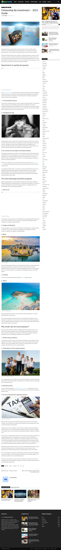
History (44, 133)
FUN (43, 120)
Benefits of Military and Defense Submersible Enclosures (53, 39)
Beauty (44, 74)
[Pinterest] (8, 18)
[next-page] (4, 503)
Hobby (44, 134)
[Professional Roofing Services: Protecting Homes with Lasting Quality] (45, 51)
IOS (43, 150)
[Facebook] (2, 18)
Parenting (44, 186)
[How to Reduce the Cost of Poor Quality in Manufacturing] (7, 494)
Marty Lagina (45, 170)
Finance (44, 115)
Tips (10, 7)
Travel (44, 220)
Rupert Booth (44, 24)
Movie (44, 174)
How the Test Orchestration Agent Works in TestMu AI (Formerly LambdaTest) (19, 500)
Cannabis (44, 83)
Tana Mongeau (45, 213)
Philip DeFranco (46, 188)
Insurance (45, 147)
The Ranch (45, 216)
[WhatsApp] (11, 18)
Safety (44, 197)
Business (27, 1)
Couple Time (45, 95)
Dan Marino (45, 99)
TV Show (44, 222)
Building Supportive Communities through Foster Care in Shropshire (33, 500)
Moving (44, 177)
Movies (44, 175)
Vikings (44, 223)
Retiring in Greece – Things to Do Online (9, 470)
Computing (45, 91)
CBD (43, 88)
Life (8, 7)
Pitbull (44, 190)
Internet (44, 149)
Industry (44, 145)
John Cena (45, 152)
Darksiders (45, 100)
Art (43, 70)
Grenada (23, 277)
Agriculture (45, 65)
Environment (45, 111)
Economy (44, 104)
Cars (40, 1)
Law (6, 7)
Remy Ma (44, 195)
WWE (44, 227)
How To (10, 465)
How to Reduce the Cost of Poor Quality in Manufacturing (50, 22)
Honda (44, 140)
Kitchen (44, 156)
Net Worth (45, 181)
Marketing (45, 166)
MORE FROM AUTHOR (15, 487)
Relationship (45, 193)
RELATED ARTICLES (5, 487)
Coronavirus (45, 93)
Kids (43, 154)
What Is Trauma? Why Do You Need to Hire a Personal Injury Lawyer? (30, 471)
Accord (44, 61)
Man (43, 165)
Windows (44, 225)
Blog (43, 77)
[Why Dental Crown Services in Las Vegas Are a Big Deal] (45, 45)
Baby (43, 72)
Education (45, 106)
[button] (58, 1)
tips (23, 465)
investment (15, 465)
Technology (21, 1)
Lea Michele (45, 159)
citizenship (6, 465)
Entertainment (34, 1)
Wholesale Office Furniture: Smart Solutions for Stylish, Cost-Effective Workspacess (54, 33)
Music (44, 179)
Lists (43, 163)
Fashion (44, 113)
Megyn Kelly (45, 172)
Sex (43, 199)
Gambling (44, 122)
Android (44, 67)
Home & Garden (46, 138)
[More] (13, 18)
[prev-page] (2, 503)
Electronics (45, 108)
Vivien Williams (4, 15)
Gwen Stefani (45, 127)
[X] (5, 18)
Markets (44, 168)
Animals (44, 68)
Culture (44, 97)
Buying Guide (45, 81)
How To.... (6, 5)
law (18, 465)
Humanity (44, 143)
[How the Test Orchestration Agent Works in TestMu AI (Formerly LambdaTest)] (20, 494)
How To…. (44, 141)
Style (43, 209)
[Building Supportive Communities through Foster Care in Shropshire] (33, 494)
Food (43, 116)
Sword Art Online (46, 211)
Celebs (44, 90)
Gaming (44, 1)
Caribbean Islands (7, 92)
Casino (44, 86)
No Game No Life (46, 184)
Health (49, 1)
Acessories (45, 63)
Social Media (45, 200)
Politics (44, 191)
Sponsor (44, 204)
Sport (44, 206)
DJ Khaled (44, 102)
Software (44, 202)
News (44, 182)
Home (15, 1)
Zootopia (44, 229)
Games (44, 124)
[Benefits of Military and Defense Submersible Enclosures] (45, 39)
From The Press (46, 118)
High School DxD (46, 131)
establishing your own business (21, 388)
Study (44, 207)
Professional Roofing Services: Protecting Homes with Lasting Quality (54, 50)
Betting (44, 75)
